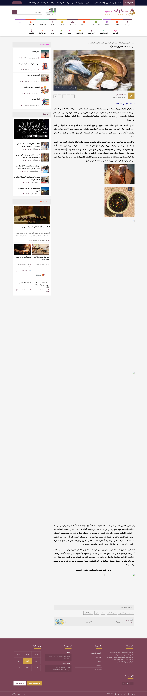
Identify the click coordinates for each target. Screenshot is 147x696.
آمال (27, 661)
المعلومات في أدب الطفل (31, 87)
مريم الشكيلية (88, 612)
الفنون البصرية (104, 33)
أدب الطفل (91, 33)
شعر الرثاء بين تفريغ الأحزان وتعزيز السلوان (41, 258)
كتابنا (52, 24)
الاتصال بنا (98, 669)
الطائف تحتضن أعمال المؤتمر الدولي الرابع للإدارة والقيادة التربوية (28, 145)
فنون (97, 612)
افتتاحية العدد (96, 24)
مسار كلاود (15, 694)
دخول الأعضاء (42, 33)
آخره (27, 654)
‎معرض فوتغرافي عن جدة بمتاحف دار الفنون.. (28, 189)
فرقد (103, 612)
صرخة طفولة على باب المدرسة (29, 63)
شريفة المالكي (121, 94)
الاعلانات (98, 665)
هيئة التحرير (117, 24)
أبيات (36, 667)
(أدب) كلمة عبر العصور (25, 282)
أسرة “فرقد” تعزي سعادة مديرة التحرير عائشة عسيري (33, 130)
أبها (18, 661)
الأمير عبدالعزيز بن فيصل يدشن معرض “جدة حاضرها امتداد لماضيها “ (84, 3)
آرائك (18, 654)
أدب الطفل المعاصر (33, 75)
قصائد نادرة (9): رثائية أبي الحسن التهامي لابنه (35, 227)
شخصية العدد (84, 24)
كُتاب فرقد (62, 24)
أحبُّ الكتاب (36, 99)
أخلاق (27, 667)
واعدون (61, 33)
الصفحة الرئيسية (96, 653)
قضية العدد (73, 24)
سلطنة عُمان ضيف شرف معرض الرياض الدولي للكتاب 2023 (41, 285)
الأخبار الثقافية (42, 24)
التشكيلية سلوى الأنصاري (126, 612)
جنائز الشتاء (36, 52)
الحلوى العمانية (112, 612)
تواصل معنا (19, 683)
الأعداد (107, 24)
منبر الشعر (20, 24)
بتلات (69, 33)
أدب (18, 667)
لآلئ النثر (115, 33)
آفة (36, 661)
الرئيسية (127, 24)
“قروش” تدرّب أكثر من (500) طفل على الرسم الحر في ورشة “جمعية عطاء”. (40, 3)
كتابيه (52, 33)
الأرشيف (31, 33)
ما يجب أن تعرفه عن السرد (23, 257)
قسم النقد (31, 24)
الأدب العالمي (79, 33)
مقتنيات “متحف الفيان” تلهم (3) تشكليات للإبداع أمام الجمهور (27, 178)
